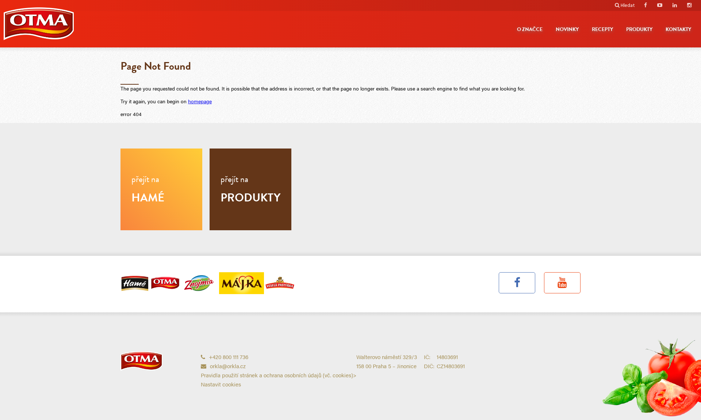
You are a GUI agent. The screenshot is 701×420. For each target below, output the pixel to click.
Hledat (628, 5)
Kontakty (678, 29)
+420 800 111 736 (228, 357)
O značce (530, 29)
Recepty (602, 29)
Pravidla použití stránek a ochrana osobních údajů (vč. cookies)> (278, 375)
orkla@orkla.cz (228, 366)
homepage (200, 101)
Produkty (639, 29)
